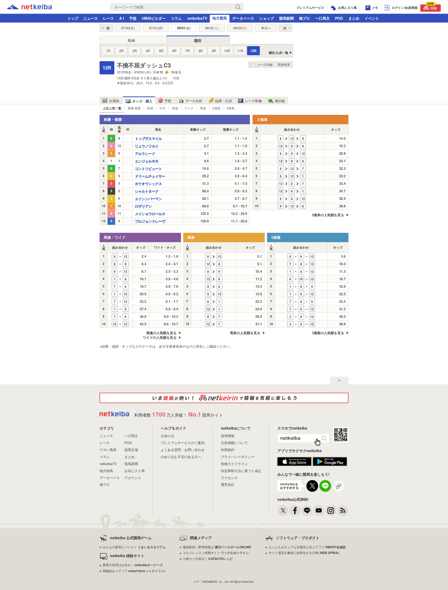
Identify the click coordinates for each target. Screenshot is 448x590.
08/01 (184, 28)
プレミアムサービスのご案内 (183, 442)
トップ (72, 18)
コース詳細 (264, 64)
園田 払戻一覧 (278, 53)
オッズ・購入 (142, 101)
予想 (132, 18)
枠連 (150, 108)
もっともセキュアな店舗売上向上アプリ (307, 547)
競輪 (432, 7)
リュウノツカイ (146, 146)
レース (108, 18)
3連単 (231, 108)
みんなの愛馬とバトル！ (134, 547)
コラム (176, 18)
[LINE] (306, 510)
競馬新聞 (286, 18)
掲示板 (280, 100)
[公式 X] (283, 510)
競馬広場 (131, 449)
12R (253, 50)
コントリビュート (148, 168)
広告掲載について (234, 442)
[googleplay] (330, 464)
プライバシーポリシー (238, 456)
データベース (243, 18)
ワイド (189, 108)
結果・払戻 (223, 100)
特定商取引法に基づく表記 (241, 470)
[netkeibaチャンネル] (318, 510)
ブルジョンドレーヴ (150, 221)
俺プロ (304, 18)
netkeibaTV (197, 18)
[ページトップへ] (339, 380)
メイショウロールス (150, 213)
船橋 (131, 40)
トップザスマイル (148, 138)
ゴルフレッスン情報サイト (216, 552)
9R (214, 50)
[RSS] (342, 510)
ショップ (266, 18)
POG (339, 18)
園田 (197, 40)
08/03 (240, 28)
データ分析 (193, 100)
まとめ (353, 18)
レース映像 (253, 100)
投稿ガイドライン (234, 463)
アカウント (132, 477)
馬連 (175, 108)
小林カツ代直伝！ (208, 558)
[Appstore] (294, 464)
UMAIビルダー (154, 18)
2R (121, 50)
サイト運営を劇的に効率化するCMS (304, 552)
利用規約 (227, 449)
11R (240, 50)
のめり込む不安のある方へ (181, 456)
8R (201, 50)
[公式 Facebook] (294, 510)
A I (121, 18)
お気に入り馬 (134, 470)
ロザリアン (143, 206)
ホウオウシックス (148, 183)
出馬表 (114, 100)
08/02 (212, 28)
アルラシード (145, 153)
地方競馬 (219, 17)
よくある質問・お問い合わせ (183, 449)
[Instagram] (330, 510)
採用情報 (227, 435)
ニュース (90, 18)
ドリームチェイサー (150, 176)
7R (187, 50)
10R (227, 50)
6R (174, 50)
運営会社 (227, 484)
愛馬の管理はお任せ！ (133, 565)
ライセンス (229, 477)
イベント (372, 18)
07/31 (156, 28)
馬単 (203, 108)
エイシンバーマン (148, 198)
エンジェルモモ (146, 161)
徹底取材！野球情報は (217, 547)
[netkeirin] (224, 398)
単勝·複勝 (134, 108)
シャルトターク (146, 191)
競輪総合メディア (134, 570)
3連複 (216, 108)
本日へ (266, 28)
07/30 (128, 28)
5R (161, 50)
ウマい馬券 (108, 449)
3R (134, 50)
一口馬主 (322, 18)
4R (148, 50)
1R (108, 50)
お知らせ (167, 435)
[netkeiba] (29, 7)
